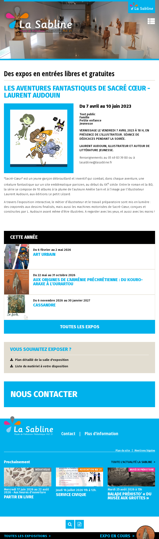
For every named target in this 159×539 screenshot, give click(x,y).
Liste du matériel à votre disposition (41, 366)
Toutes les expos (79, 327)
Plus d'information (101, 433)
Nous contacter (44, 394)
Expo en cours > (117, 535)
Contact (68, 433)
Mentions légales (145, 450)
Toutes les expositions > (27, 536)
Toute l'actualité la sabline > (133, 462)
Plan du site (123, 450)
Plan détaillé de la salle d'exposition (42, 360)
